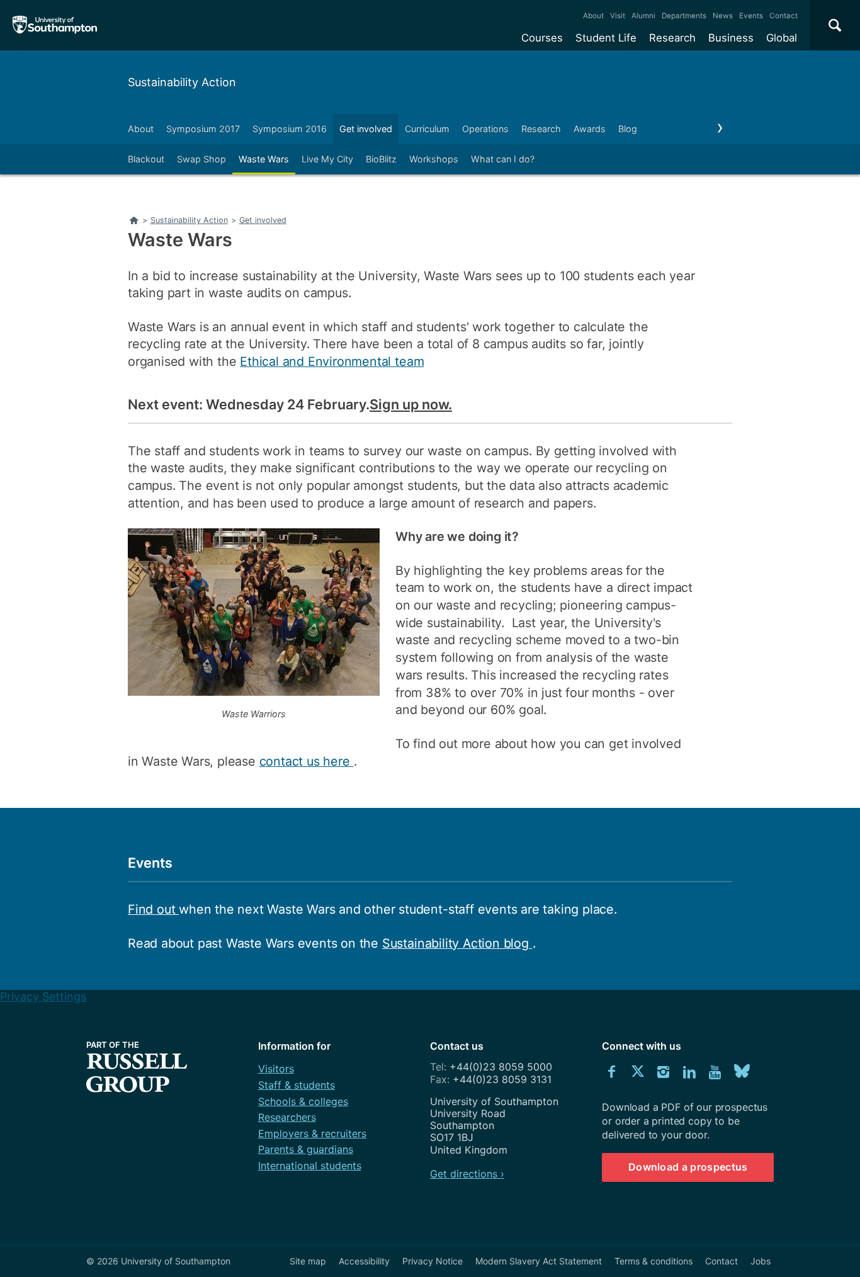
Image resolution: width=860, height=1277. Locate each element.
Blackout (146, 159)
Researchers (287, 1117)
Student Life (606, 37)
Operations (485, 128)
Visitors (276, 1068)
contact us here (306, 761)
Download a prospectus (688, 1167)
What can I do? (503, 159)
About (593, 15)
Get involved (365, 128)
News (723, 15)
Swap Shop (201, 159)
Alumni (643, 15)
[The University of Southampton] (55, 25)
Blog (627, 128)
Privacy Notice (432, 1261)
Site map (308, 1261)
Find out (153, 909)
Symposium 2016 (289, 128)
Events (751, 15)
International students (309, 1165)
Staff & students (296, 1085)
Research (672, 37)
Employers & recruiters (312, 1133)
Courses (542, 37)
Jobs (760, 1261)
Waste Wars (264, 159)
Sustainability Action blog (457, 943)
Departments (684, 15)
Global (781, 37)
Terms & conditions (653, 1261)
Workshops (433, 159)
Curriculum (427, 128)
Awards (590, 128)
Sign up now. (411, 404)
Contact (783, 15)
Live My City (327, 159)
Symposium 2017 (203, 128)
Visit (617, 15)
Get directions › (467, 1173)
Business (731, 37)
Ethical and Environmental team (332, 361)
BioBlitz (381, 159)
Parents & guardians (305, 1149)
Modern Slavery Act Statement (538, 1261)
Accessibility (364, 1261)
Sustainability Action (182, 82)
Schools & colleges (303, 1101)
